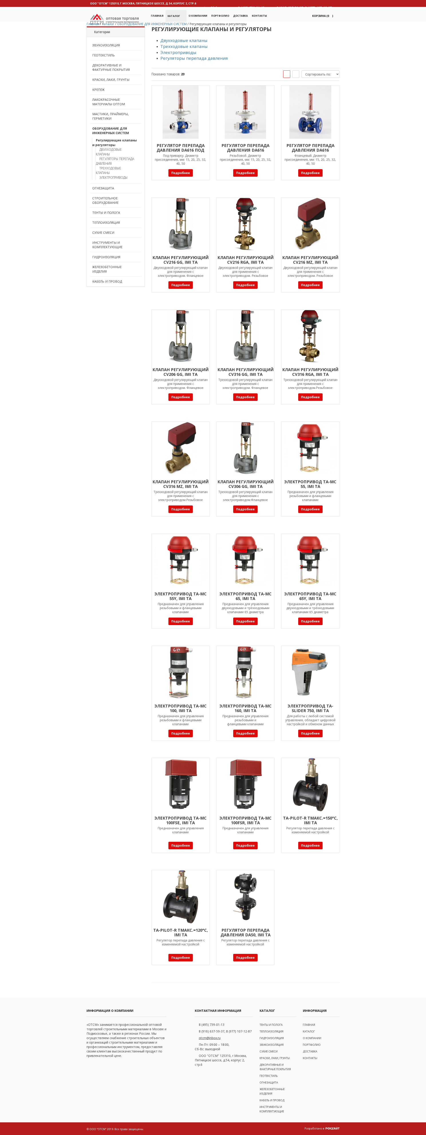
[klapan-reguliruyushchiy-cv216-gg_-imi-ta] (180, 224)
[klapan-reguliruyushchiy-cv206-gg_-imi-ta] (180, 336)
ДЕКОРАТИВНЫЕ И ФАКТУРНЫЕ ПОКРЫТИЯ (111, 67)
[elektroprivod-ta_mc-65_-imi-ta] (245, 560)
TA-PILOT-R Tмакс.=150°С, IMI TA (310, 820)
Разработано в (315, 1128)
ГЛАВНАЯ (309, 1025)
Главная (157, 15)
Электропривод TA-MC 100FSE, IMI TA (180, 820)
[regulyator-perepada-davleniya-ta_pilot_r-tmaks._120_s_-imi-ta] (180, 896)
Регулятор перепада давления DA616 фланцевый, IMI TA (310, 150)
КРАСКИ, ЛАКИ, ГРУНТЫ (110, 79)
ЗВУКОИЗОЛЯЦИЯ (106, 45)
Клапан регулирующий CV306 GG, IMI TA (245, 484)
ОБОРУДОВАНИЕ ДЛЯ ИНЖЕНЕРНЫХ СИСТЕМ (110, 130)
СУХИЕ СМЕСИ (103, 232)
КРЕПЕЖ (98, 89)
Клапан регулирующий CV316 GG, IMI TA (245, 372)
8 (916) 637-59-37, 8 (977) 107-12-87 (225, 1031)
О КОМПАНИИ (312, 1038)
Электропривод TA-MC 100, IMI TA (180, 708)
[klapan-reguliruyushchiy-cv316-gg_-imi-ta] (245, 336)
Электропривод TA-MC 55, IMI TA (310, 484)
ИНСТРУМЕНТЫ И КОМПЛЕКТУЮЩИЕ (107, 244)
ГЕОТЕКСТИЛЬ (103, 55)
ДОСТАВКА (310, 1051)
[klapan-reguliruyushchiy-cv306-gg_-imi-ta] (245, 448)
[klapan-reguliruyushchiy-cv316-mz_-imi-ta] (180, 448)
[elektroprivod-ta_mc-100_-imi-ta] (180, 672)
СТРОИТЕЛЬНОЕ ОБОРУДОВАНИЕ (105, 200)
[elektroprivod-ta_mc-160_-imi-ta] (245, 672)
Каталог (174, 16)
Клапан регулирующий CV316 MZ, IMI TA (180, 484)
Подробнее (180, 173)
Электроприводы (113, 177)
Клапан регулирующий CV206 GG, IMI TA (180, 372)
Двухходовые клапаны (109, 151)
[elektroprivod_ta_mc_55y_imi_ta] (180, 560)
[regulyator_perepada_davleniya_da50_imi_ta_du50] (245, 896)
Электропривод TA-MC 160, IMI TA (245, 708)
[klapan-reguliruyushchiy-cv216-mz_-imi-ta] (310, 224)
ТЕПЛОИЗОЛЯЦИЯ (106, 222)
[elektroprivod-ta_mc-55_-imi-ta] (310, 448)
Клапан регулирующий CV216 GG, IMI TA (180, 260)
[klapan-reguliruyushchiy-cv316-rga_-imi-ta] (310, 336)
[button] (321, 16)
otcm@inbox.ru (210, 1038)
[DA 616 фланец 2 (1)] (310, 112)
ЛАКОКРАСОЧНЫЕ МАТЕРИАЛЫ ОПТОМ (108, 101)
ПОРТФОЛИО (220, 15)
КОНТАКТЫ (310, 1058)
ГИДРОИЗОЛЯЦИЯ (106, 257)
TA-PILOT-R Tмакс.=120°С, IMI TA (180, 932)
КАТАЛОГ (309, 1031)
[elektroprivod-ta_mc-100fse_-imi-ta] (180, 784)
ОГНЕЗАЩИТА (103, 188)
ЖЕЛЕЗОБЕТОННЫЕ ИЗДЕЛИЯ (107, 269)
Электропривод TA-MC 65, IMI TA (245, 596)
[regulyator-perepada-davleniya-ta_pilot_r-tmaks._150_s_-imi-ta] (310, 784)
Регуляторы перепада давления (115, 161)
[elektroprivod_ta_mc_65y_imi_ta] (310, 560)
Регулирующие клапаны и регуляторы (114, 142)
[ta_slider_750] (310, 672)
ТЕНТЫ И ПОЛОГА (106, 212)
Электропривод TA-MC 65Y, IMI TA (310, 596)
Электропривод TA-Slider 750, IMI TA (310, 708)
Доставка (240, 15)
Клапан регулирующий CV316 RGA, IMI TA (310, 372)
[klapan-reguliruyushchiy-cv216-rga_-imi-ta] (245, 224)
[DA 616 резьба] (245, 112)
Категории (102, 32)
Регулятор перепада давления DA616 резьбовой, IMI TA (245, 150)
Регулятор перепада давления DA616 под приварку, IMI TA (181, 150)
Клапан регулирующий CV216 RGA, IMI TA (245, 260)
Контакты (259, 15)
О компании (198, 15)
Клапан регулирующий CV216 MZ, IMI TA (310, 260)
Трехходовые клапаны (108, 170)
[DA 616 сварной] (180, 112)
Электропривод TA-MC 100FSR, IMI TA (245, 820)
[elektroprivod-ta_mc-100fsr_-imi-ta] (245, 784)
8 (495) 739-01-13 (211, 1024)
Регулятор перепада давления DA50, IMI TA (245, 932)
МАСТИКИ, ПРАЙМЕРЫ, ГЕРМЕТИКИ (110, 116)
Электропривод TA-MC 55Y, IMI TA (180, 596)
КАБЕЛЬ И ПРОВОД (107, 281)
